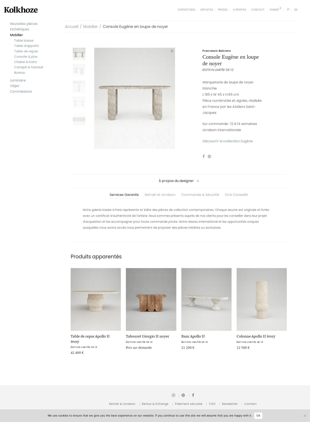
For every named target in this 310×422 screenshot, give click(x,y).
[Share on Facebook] (203, 157)
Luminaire (18, 80)
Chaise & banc (25, 62)
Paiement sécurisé (188, 404)
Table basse (24, 40)
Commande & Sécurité (200, 194)
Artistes (206, 9)
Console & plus (26, 56)
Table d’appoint (26, 45)
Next (173, 98)
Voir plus (75, 354)
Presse (223, 9)
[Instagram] (175, 395)
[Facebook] (193, 395)
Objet (14, 85)
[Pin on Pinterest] (210, 157)
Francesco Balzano (216, 51)
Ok (258, 415)
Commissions (21, 91)
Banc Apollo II (193, 336)
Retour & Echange (155, 404)
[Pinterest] (186, 395)
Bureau (19, 72)
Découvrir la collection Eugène (227, 141)
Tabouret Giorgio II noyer (147, 336)
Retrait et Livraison (160, 194)
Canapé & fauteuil (28, 67)
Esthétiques (19, 29)
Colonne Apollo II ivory (256, 336)
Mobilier (16, 35)
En (296, 9)
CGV (212, 404)
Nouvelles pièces (24, 23)
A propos (239, 9)
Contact (258, 9)
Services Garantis (124, 194)
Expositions (186, 9)
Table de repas (26, 51)
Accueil (71, 26)
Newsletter (230, 404)
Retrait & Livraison (122, 404)
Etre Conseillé (236, 194)
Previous (97, 98)
